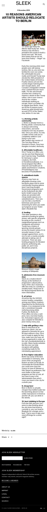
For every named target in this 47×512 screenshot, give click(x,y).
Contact (6, 497)
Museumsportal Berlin (33, 291)
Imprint (5, 490)
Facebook (26, 60)
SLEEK (23, 3)
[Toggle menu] (3, 5)
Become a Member (10, 480)
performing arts (34, 244)
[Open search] (43, 4)
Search (5, 501)
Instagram (6, 465)
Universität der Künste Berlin (33, 364)
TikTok (27, 465)
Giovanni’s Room (28, 144)
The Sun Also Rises (29, 142)
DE (44, 508)
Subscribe (28, 458)
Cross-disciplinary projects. (30, 247)
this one (28, 345)
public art (25, 246)
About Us (6, 487)
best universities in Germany (32, 358)
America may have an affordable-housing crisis (31, 180)
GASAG (39, 298)
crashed (29, 90)
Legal (4, 494)
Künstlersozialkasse (31, 162)
